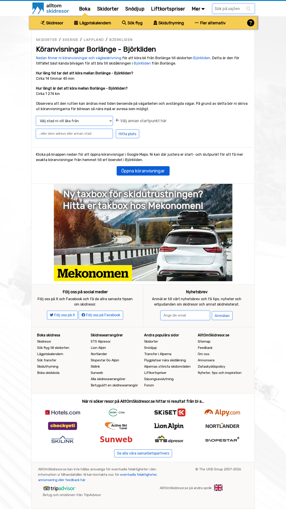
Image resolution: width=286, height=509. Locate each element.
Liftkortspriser (168, 9)
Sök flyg (135, 23)
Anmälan (222, 316)
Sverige (70, 40)
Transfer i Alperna (157, 354)
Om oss (203, 354)
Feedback (205, 348)
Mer (197, 9)
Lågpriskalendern (94, 23)
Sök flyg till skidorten (53, 348)
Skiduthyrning (171, 23)
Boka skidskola (48, 373)
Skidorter (108, 9)
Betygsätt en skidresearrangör (114, 385)
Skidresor (54, 23)
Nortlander (99, 354)
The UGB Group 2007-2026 (220, 469)
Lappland (94, 40)
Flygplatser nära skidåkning (165, 360)
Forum (149, 385)
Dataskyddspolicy (211, 366)
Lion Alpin (98, 348)
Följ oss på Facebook (102, 315)
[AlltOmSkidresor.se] (51, 8)
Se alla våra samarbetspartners (143, 453)
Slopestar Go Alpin (105, 360)
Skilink (95, 366)
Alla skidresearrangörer (108, 379)
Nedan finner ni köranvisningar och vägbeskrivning (78, 58)
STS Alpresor (101, 341)
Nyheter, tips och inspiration (220, 373)
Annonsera (206, 360)
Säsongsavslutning (159, 379)
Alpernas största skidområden (167, 366)
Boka (84, 9)
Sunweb (97, 373)
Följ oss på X (64, 315)
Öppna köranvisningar (143, 171)
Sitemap (204, 341)
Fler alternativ (212, 23)
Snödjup (134, 9)
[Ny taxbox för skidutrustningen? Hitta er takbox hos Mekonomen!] (143, 232)
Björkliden (121, 40)
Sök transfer (46, 360)
